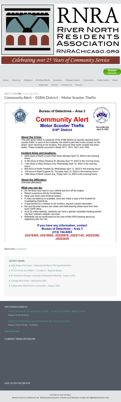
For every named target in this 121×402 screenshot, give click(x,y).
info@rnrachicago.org (97, 398)
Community (88, 80)
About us (16, 80)
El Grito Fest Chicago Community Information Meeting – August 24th (43, 275)
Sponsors (57, 80)
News (115, 80)
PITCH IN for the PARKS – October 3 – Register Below (36, 270)
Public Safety (103, 80)
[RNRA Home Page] (60, 66)
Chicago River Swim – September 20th (28, 280)
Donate (78, 84)
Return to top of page (60, 395)
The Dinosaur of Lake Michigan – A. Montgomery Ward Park (46, 311)
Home (6, 80)
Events (54, 84)
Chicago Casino (72, 80)
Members (28, 80)
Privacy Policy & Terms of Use (25, 398)
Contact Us (66, 84)
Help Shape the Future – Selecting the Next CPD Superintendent (41, 265)
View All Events (12, 331)
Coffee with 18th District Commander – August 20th (35, 285)
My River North (43, 80)
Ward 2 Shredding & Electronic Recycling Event (39, 321)
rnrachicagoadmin (30, 93)
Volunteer (43, 84)
